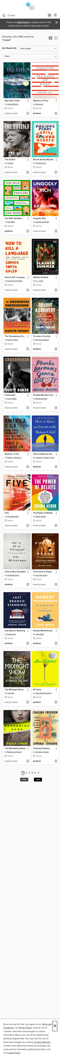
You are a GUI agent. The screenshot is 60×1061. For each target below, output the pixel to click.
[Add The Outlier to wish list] (27, 172)
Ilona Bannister (13, 516)
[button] (50, 38)
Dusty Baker (12, 399)
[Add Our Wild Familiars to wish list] (27, 231)
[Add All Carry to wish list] (56, 702)
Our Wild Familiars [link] (13, 218)
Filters (7, 56)
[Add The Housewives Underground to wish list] (27, 349)
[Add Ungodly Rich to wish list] (56, 231)
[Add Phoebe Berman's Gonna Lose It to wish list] (56, 408)
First (24, 779)
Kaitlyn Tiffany (12, 340)
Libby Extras (23, 22)
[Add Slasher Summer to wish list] (56, 290)
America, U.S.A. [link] (12, 454)
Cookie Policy (13, 1052)
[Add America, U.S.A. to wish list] (27, 467)
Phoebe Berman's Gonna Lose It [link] (44, 395)
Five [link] (7, 513)
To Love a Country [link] (41, 336)
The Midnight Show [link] (14, 689)
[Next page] (38, 773)
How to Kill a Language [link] (16, 277)
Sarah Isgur (11, 634)
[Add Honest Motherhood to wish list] (56, 643)
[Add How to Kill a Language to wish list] (27, 290)
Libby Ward (39, 634)
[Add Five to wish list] (27, 526)
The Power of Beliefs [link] (43, 513)
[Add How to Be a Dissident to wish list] (27, 585)
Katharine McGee (42, 222)
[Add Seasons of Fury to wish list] (56, 113)
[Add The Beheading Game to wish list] (27, 761)
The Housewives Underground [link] (16, 336)
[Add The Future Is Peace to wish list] (56, 585)
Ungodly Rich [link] (39, 218)
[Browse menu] (55, 15)
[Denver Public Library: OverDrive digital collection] (30, 6)
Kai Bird (10, 163)
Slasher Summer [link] (40, 277)
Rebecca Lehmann (14, 752)
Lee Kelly (10, 693)
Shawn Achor (40, 516)
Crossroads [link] (10, 395)
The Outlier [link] (10, 159)
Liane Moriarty (12, 104)
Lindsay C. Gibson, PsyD (44, 457)
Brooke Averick (41, 399)
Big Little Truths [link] (12, 100)
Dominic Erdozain (42, 340)
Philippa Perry (40, 163)
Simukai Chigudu (42, 752)
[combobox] (24, 15)
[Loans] (49, 15)
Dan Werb (11, 222)
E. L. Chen (39, 281)
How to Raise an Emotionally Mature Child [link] (44, 454)
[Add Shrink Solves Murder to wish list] (56, 172)
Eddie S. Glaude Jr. (14, 457)
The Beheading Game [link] (15, 748)
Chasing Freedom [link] (41, 748)
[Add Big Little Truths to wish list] (27, 113)
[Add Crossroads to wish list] (27, 408)
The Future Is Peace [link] (42, 572)
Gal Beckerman (13, 575)
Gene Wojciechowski (43, 693)
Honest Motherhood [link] (42, 630)
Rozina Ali (39, 104)
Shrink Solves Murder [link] (43, 159)
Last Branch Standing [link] (15, 630)
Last (38, 779)
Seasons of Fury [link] (40, 100)
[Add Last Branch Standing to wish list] (27, 643)
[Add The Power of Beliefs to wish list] (56, 526)
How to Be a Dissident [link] (15, 572)
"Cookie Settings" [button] (42, 1042)
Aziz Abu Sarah (41, 575)
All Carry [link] (37, 689)
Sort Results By (9, 48)
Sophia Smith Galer (14, 281)
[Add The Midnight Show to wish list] (27, 702)
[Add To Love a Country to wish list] (56, 349)
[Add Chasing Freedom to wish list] (56, 761)
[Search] (4, 15)
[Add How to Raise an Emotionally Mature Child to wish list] (56, 467)
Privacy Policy (25, 1027)
